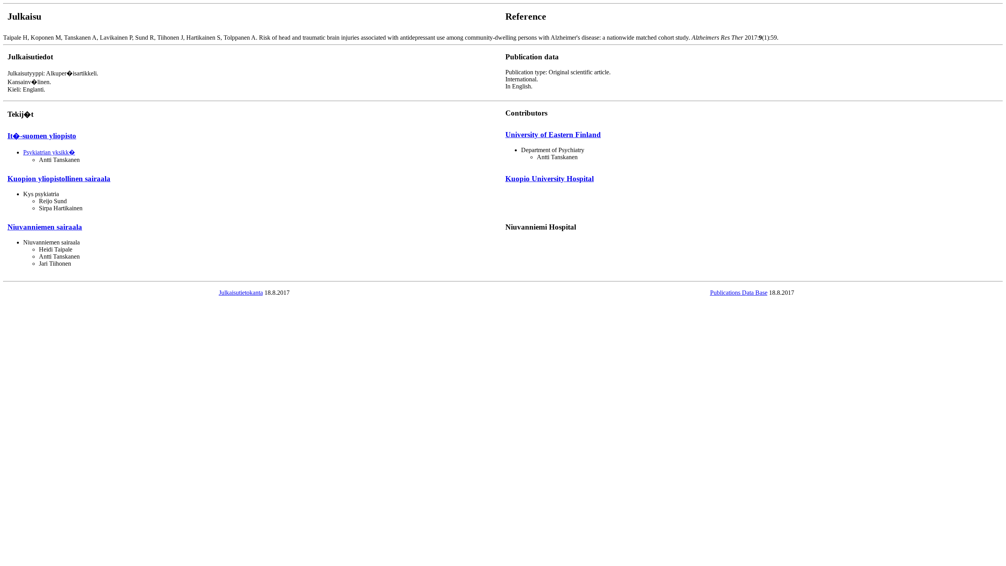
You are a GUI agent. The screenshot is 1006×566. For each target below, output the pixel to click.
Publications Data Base (738, 292)
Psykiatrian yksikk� (49, 152)
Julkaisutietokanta (241, 292)
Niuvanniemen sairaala (44, 227)
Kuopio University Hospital (549, 179)
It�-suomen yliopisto (41, 136)
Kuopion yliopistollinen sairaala (58, 179)
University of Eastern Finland (553, 134)
